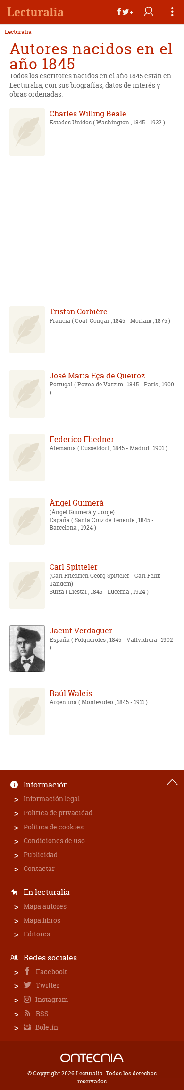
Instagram (51, 999)
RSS (41, 1013)
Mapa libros (42, 920)
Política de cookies (54, 826)
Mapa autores (45, 906)
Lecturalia (18, 32)
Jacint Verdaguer (81, 630)
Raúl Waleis (71, 693)
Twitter (46, 985)
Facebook (50, 971)
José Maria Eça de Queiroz (97, 375)
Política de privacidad (58, 812)
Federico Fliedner (82, 439)
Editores (37, 933)
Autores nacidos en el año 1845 (91, 56)
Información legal (52, 798)
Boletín (46, 1027)
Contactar (39, 868)
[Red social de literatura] (35, 12)
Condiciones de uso (54, 840)
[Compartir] (125, 12)
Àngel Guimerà (77, 503)
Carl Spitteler (74, 567)
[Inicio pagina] (172, 782)
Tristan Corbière (79, 311)
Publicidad (41, 854)
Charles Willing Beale (88, 113)
